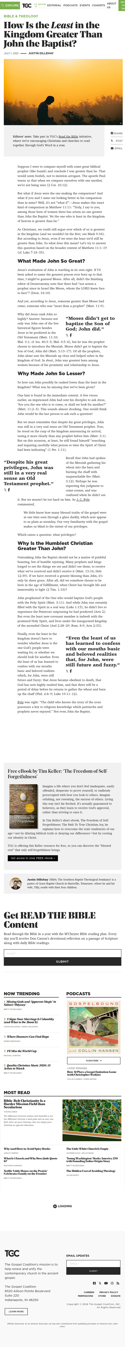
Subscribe (92, 1060)
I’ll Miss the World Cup (22, 1051)
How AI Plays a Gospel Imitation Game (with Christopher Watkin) (91, 1073)
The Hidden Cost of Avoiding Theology (91, 1171)
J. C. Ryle (83, 499)
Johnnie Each (73, 1153)
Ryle (21, 702)
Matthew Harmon (13, 1165)
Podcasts (70, 5)
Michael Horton (12, 1055)
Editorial (54, 5)
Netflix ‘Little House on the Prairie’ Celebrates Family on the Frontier (26, 1172)
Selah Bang (88, 1153)
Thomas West (10, 1112)
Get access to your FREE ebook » (33, 858)
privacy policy (108, 1292)
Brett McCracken (13, 1009)
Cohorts (98, 5)
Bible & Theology (21, 16)
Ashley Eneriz (11, 1153)
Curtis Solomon (12, 1026)
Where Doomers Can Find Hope (28, 1037)
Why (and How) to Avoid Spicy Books (27, 1149)
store (102, 1295)
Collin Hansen (74, 1079)
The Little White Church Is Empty (87, 1149)
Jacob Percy (72, 1175)
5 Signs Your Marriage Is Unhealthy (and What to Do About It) (29, 1021)
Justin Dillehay (41, 53)
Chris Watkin (90, 1079)
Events (85, 5)
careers (89, 1292)
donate (115, 1295)
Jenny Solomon (30, 1026)
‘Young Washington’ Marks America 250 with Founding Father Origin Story (92, 1160)
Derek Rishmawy (12, 1041)
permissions (86, 1295)
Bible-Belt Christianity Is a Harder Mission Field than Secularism (24, 1104)
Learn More (16, 1311)
